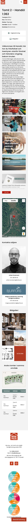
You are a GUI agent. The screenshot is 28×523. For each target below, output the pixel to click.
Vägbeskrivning (15, 33)
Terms (24, 236)
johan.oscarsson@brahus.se (14, 280)
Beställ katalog (19, 519)
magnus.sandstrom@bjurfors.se (14, 303)
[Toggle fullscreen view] (23, 200)
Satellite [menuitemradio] (13, 200)
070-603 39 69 (14, 300)
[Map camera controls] (23, 228)
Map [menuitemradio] (6, 200)
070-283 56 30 (14, 277)
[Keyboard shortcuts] (8, 236)
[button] (14, 216)
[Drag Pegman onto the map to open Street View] (23, 233)
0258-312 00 (15, 451)
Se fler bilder (20, 353)
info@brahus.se (15, 453)
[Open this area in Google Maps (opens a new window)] (5, 236)
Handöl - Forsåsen (12, 24)
